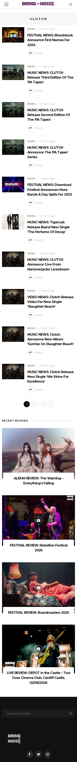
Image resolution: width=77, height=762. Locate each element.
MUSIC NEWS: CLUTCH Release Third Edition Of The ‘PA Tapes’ (50, 77)
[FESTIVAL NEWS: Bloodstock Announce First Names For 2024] (13, 34)
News (31, 29)
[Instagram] (47, 754)
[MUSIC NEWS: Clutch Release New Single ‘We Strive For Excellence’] (13, 371)
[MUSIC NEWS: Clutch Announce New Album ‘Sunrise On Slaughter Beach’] (13, 334)
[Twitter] (38, 754)
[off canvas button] (6, 4)
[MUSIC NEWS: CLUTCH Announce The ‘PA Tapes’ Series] (13, 147)
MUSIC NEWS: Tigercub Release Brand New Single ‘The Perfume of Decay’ (48, 227)
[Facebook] (29, 754)
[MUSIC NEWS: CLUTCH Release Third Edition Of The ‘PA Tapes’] (13, 72)
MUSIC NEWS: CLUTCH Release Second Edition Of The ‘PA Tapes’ (48, 115)
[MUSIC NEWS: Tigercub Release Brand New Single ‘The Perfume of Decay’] (13, 222)
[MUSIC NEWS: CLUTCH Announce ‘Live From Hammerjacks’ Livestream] (13, 259)
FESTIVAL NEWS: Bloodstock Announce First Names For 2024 (50, 40)
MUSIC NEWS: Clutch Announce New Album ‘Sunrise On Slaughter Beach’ (50, 339)
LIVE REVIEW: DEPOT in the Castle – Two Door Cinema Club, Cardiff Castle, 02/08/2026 (38, 678)
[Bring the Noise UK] (14, 738)
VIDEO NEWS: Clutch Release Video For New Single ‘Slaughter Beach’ (50, 302)
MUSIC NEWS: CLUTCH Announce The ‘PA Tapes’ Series (47, 152)
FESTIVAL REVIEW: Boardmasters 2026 (38, 613)
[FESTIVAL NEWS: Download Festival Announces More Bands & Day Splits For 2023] (13, 184)
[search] (70, 4)
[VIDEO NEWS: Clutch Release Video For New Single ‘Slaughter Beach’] (13, 296)
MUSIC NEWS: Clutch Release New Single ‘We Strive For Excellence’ (50, 377)
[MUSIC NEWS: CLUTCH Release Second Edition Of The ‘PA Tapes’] (13, 109)
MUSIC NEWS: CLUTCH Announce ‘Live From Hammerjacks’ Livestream (48, 264)
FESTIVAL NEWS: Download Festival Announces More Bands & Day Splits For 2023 (49, 189)
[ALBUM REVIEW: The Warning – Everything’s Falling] (38, 453)
